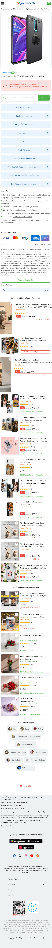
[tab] (26, 879)
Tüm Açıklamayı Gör (26, 280)
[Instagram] (26, 855)
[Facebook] (14, 855)
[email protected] (22, 802)
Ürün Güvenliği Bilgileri (43, 245)
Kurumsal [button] (11, 884)
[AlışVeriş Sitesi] (49, 3)
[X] (20, 855)
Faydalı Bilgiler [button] (13, 879)
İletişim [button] (10, 890)
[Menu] (3, 3)
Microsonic (7, 73)
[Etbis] (19, 908)
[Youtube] (31, 855)
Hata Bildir (27, 786)
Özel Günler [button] (12, 895)
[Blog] (37, 855)
